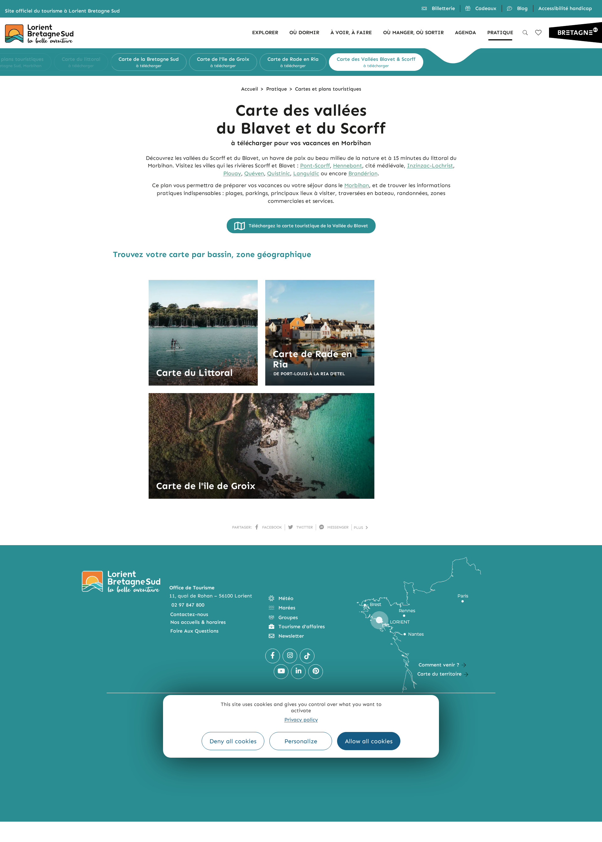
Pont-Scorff (315, 165)
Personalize (300, 741)
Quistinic (278, 173)
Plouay (232, 173)
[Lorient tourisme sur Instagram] (290, 656)
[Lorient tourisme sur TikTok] (307, 656)
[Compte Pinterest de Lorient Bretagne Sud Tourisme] (315, 671)
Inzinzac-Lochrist (430, 165)
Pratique (276, 89)
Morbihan (356, 185)
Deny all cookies (232, 741)
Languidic (306, 173)
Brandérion (363, 173)
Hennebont (347, 165)
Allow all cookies (369, 741)
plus (360, 527)
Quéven (254, 173)
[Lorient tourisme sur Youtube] (281, 671)
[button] (106, 62)
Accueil (249, 89)
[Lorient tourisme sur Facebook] (272, 656)
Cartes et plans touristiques (328, 89)
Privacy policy (301, 720)
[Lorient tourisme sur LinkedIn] (298, 671)
